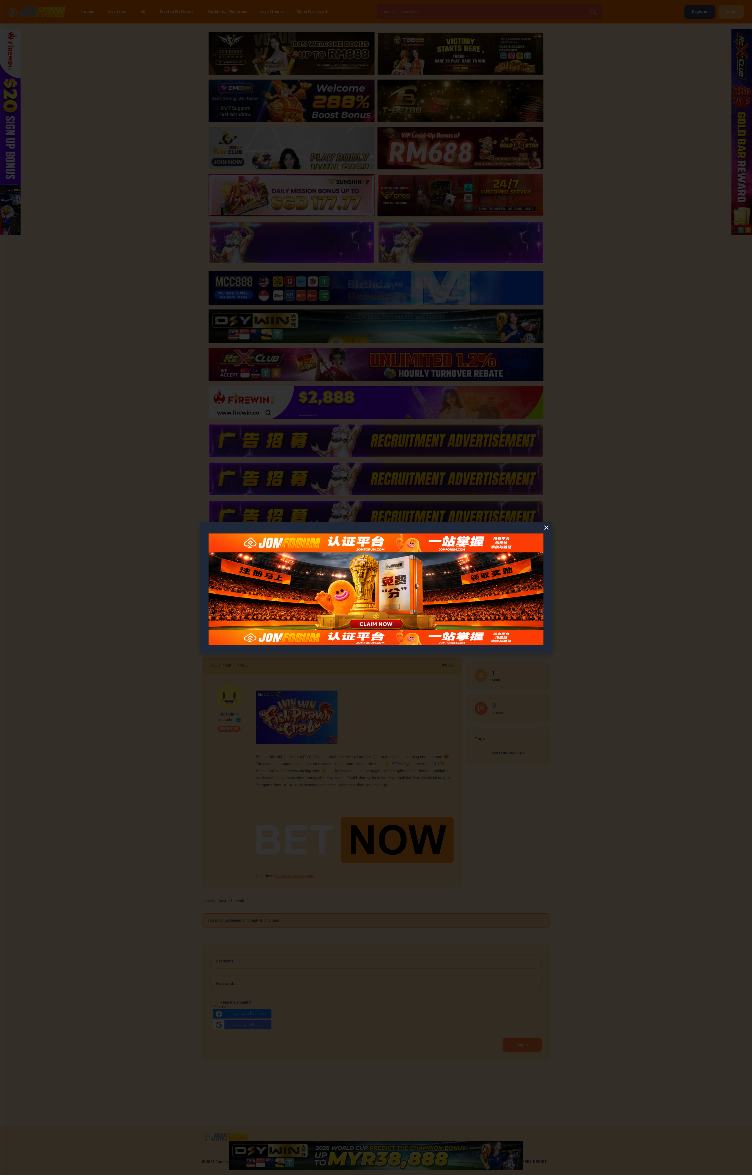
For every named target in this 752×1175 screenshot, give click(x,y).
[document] (376, 587)
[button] (546, 528)
